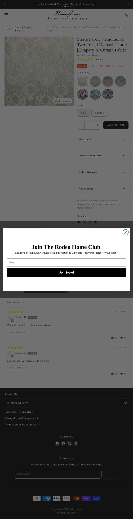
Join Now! (66, 272)
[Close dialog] (125, 232)
